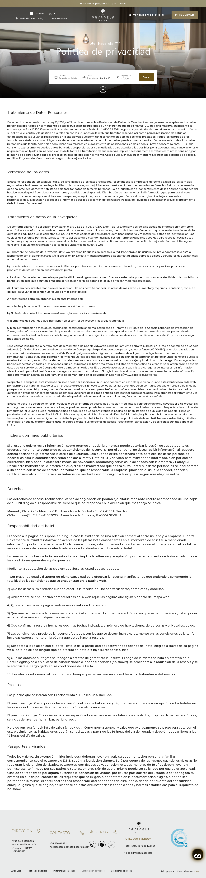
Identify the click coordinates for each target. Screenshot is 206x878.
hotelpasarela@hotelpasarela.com (69, 846)
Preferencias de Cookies (64, 871)
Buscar (146, 77)
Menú (40, 13)
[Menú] (32, 13)
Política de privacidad (37, 871)
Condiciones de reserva (121, 871)
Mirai (196, 871)
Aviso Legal (16, 871)
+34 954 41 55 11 (59, 843)
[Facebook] (102, 844)
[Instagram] (92, 844)
